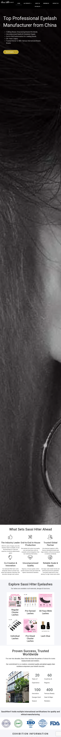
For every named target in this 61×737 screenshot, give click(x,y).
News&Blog (46, 3)
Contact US (55, 3)
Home (18, 3)
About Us (37, 3)
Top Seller (37, 6)
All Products (27, 3)
